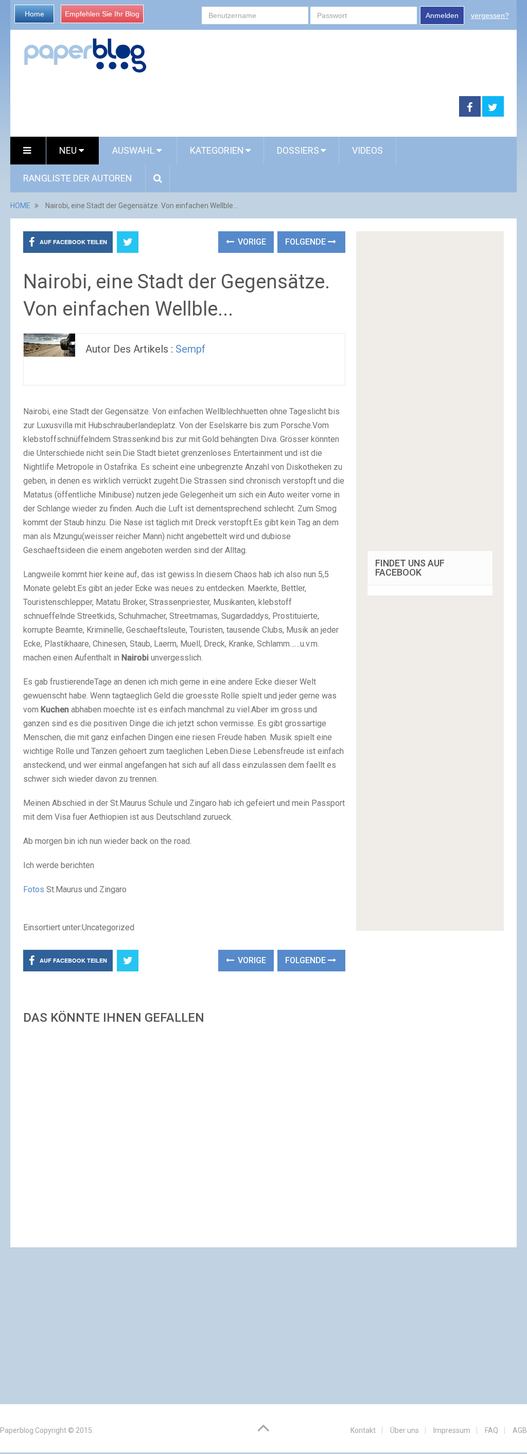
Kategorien (217, 150)
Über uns (404, 1430)
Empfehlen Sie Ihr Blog (102, 14)
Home (34, 14)
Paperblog (16, 1430)
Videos (367, 150)
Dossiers (298, 150)
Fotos (33, 889)
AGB (520, 1430)
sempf (190, 349)
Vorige (251, 242)
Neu (69, 150)
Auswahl (134, 150)
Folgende (306, 242)
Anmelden (442, 15)
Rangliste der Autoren (77, 178)
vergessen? (490, 15)
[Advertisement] (184, 1133)
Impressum (451, 1430)
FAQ (491, 1430)
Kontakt (363, 1430)
